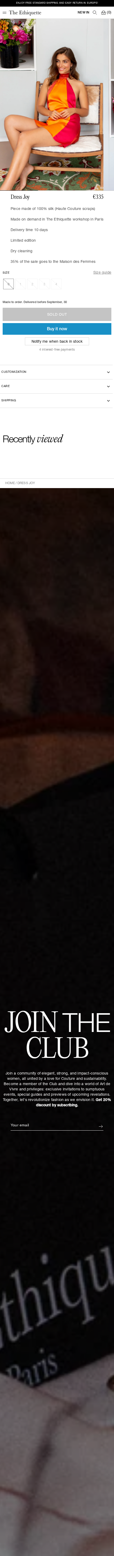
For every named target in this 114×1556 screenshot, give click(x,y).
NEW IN (83, 12)
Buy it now (57, 329)
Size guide (102, 273)
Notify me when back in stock (57, 342)
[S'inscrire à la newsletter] (100, 1126)
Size (6, 273)
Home (10, 483)
